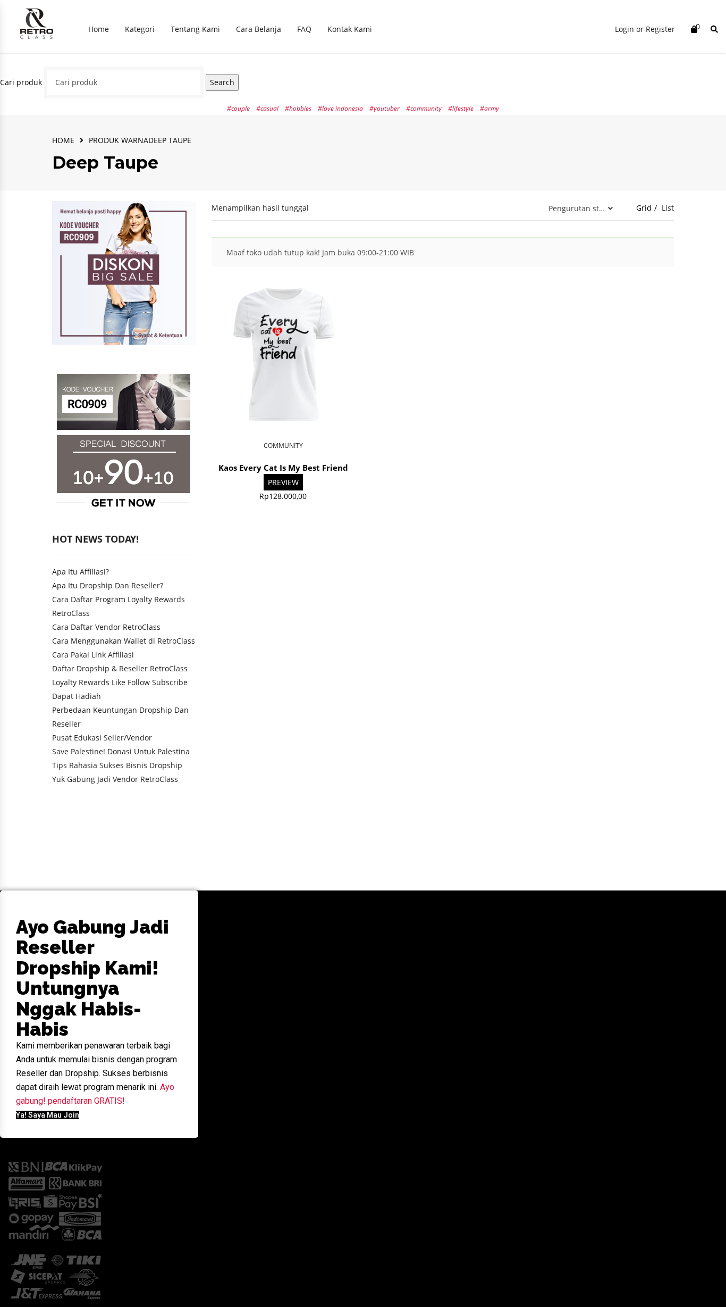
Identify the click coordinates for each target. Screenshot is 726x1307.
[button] (47, 1115)
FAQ (304, 29)
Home (98, 29)
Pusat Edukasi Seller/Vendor (102, 737)
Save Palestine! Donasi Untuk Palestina (121, 751)
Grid (644, 208)
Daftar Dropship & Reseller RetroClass (120, 668)
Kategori (140, 29)
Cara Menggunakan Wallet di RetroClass (123, 641)
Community (283, 445)
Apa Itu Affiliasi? (80, 572)
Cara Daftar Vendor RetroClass (106, 627)
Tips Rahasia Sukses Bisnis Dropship (117, 765)
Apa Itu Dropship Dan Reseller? (107, 585)
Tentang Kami (195, 29)
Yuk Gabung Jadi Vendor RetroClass (115, 779)
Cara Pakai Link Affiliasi (93, 655)
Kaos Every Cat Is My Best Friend (283, 467)
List (668, 208)
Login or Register (645, 29)
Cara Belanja (258, 29)
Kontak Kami (349, 29)
